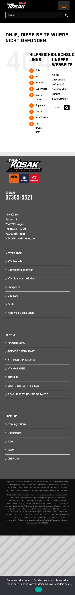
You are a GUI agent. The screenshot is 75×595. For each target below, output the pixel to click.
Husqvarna (14, 287)
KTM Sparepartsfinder (21, 278)
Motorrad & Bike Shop (21, 312)
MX (36, 76)
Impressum (11, 482)
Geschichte (14, 433)
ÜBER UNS (14, 458)
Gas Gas (13, 295)
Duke (38, 70)
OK (38, 589)
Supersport (41, 105)
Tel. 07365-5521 (39, 128)
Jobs (10, 441)
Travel (38, 111)
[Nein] (70, 585)
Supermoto (41, 89)
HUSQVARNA (41, 117)
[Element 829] (15, 3)
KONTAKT (13, 377)
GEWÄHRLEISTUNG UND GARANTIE (28, 394)
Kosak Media (20, 485)
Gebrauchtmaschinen (20, 269)
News (11, 450)
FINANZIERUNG (16, 342)
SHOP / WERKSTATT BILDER (24, 385)
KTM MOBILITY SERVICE (21, 360)
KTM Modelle (15, 261)
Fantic (11, 304)
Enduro (39, 82)
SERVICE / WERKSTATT (21, 351)
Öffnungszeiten (17, 424)
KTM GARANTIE (16, 368)
